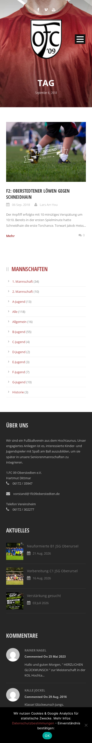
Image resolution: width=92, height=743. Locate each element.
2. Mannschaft (22, 291)
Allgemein (19, 321)
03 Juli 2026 (41, 603)
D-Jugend (19, 352)
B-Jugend (18, 332)
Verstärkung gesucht (44, 595)
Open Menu (80, 39)
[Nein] (85, 725)
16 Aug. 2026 (42, 578)
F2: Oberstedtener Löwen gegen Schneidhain (38, 194)
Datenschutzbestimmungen (33, 723)
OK (47, 736)
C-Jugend (18, 342)
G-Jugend (19, 382)
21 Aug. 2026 (42, 553)
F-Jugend (18, 372)
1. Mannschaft (22, 281)
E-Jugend (18, 362)
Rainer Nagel (35, 650)
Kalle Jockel (35, 690)
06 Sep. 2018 (21, 204)
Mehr (10, 236)
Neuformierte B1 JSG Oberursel (53, 546)
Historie (18, 392)
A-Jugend (18, 301)
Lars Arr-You (49, 204)
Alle (14, 311)
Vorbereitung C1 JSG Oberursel (52, 571)
